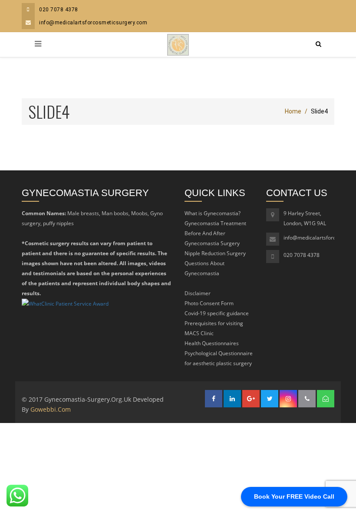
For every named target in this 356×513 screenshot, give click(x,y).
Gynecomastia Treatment (215, 223)
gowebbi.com (50, 409)
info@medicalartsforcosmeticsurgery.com (93, 23)
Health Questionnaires (212, 343)
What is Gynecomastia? (213, 213)
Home (293, 111)
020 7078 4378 (58, 10)
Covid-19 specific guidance (217, 313)
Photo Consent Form (209, 303)
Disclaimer (198, 293)
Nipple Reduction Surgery (215, 253)
